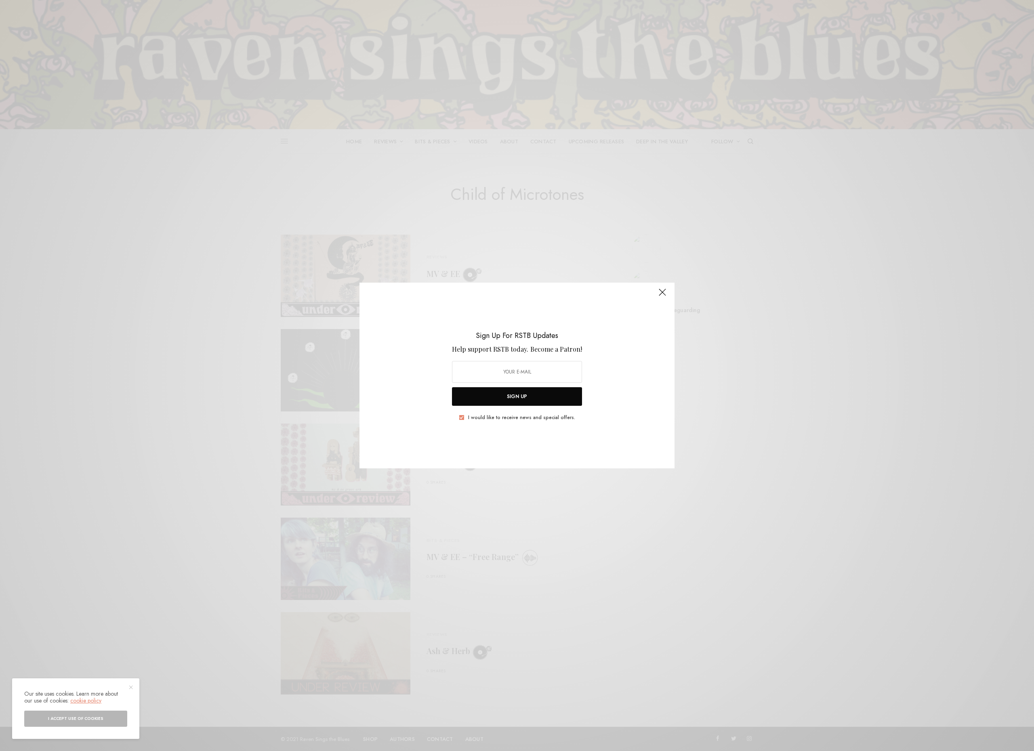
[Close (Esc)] (662, 295)
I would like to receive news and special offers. (521, 417)
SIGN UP (517, 396)
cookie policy (85, 700)
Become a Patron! (556, 349)
